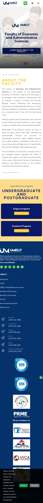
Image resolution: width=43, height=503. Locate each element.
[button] (32, 3)
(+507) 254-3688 (14, 326)
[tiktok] (9, 267)
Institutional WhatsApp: (16, 349)
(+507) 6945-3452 (15, 351)
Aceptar (23, 485)
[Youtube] (22, 267)
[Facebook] (1, 267)
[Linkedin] (18, 267)
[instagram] (14, 267)
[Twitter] (5, 267)
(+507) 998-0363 (14, 332)
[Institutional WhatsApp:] (3, 350)
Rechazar (35, 485)
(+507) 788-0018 (14, 345)
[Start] (11, 250)
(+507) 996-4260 (14, 338)
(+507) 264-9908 (14, 320)
